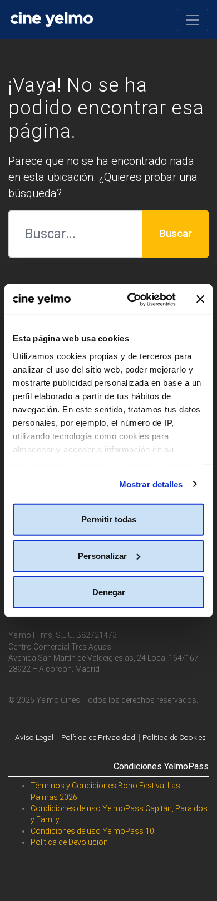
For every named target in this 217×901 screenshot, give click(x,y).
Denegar (108, 592)
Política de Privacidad (98, 738)
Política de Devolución (69, 842)
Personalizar (102, 555)
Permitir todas (108, 519)
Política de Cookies (174, 738)
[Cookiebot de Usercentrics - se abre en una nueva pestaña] (131, 299)
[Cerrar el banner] (200, 299)
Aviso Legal (34, 738)
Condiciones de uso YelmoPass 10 (92, 831)
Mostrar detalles (151, 484)
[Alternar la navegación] (192, 20)
